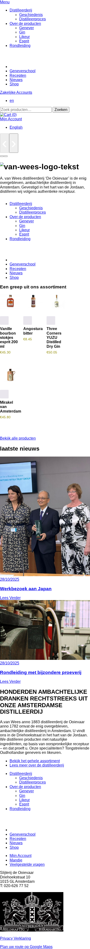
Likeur (24, 37)
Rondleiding (20, 46)
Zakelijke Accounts (16, 92)
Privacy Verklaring (15, 938)
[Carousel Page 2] (6, 156)
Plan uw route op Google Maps (26, 947)
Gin (22, 32)
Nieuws (16, 80)
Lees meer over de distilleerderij (37, 765)
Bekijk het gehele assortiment (35, 761)
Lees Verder (10, 598)
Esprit (24, 41)
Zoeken (60, 110)
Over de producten (25, 24)
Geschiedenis (31, 15)
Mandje (16, 860)
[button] (4, 320)
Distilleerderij (21, 10)
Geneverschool (23, 71)
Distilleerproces (32, 19)
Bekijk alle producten (18, 438)
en (12, 101)
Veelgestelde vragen (27, 864)
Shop (14, 84)
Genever (26, 28)
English (16, 127)
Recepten (18, 75)
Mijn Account (11, 119)
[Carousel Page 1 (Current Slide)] (2, 156)
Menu (5, 2)
